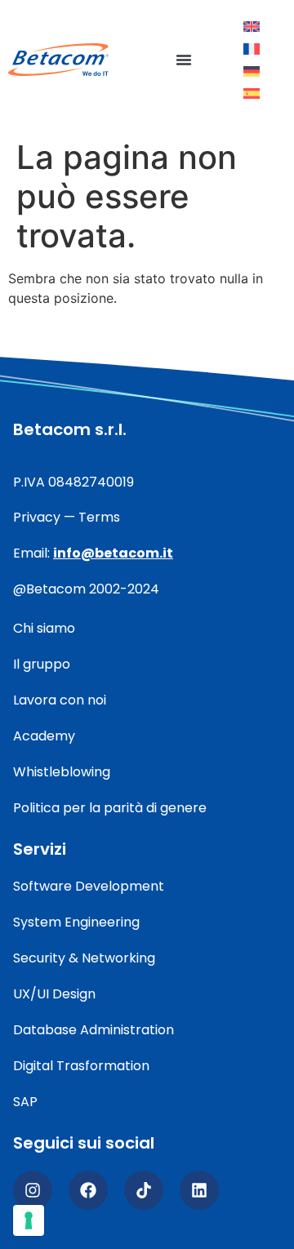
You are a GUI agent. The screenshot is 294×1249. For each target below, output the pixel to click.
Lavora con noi (59, 700)
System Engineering (76, 922)
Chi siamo (44, 628)
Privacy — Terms (66, 517)
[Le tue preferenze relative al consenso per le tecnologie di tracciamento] (28, 1220)
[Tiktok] (143, 1190)
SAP (25, 1101)
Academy (44, 736)
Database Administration (93, 1029)
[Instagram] (32, 1190)
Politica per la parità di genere (110, 807)
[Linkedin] (199, 1190)
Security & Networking (84, 958)
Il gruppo (41, 664)
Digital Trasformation (81, 1065)
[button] (184, 59)
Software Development (88, 886)
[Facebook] (88, 1190)
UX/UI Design (54, 994)
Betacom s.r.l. (70, 429)
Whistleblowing (61, 771)
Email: (93, 553)
